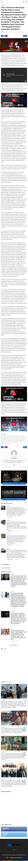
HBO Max (8, 437)
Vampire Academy (17, 441)
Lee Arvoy (7, 32)
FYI (23, 436)
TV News (2, 5)
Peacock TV (20, 439)
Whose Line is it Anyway (5, 443)
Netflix (17, 437)
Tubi (25, 440)
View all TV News (13, 645)
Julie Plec (13, 437)
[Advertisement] (14, 665)
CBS (21, 436)
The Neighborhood (19, 440)
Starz (24, 439)
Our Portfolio (18, 857)
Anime (13, 436)
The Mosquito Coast (11, 440)
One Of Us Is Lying (22, 437)
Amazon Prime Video (7, 436)
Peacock (15, 439)
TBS (2, 440)
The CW (5, 440)
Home (7, 857)
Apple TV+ (17, 436)
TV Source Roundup (9, 441)
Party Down (10, 439)
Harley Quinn (3, 437)
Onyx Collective (4, 439)
